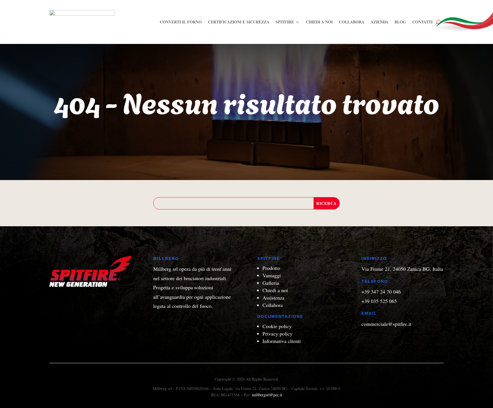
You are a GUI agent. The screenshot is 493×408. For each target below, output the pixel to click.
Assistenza (273, 297)
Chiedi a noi (319, 22)
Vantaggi (271, 275)
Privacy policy (277, 333)
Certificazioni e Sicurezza (238, 22)
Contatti (422, 22)
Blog (400, 22)
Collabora (351, 22)
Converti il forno (181, 22)
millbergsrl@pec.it (267, 394)
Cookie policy (277, 326)
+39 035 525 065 (379, 301)
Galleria (270, 282)
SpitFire (285, 22)
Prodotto (271, 267)
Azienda (379, 22)
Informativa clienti (281, 341)
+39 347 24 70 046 (381, 291)
